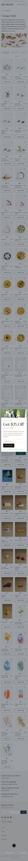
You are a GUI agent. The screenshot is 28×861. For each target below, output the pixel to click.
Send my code (8, 445)
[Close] (24, 411)
